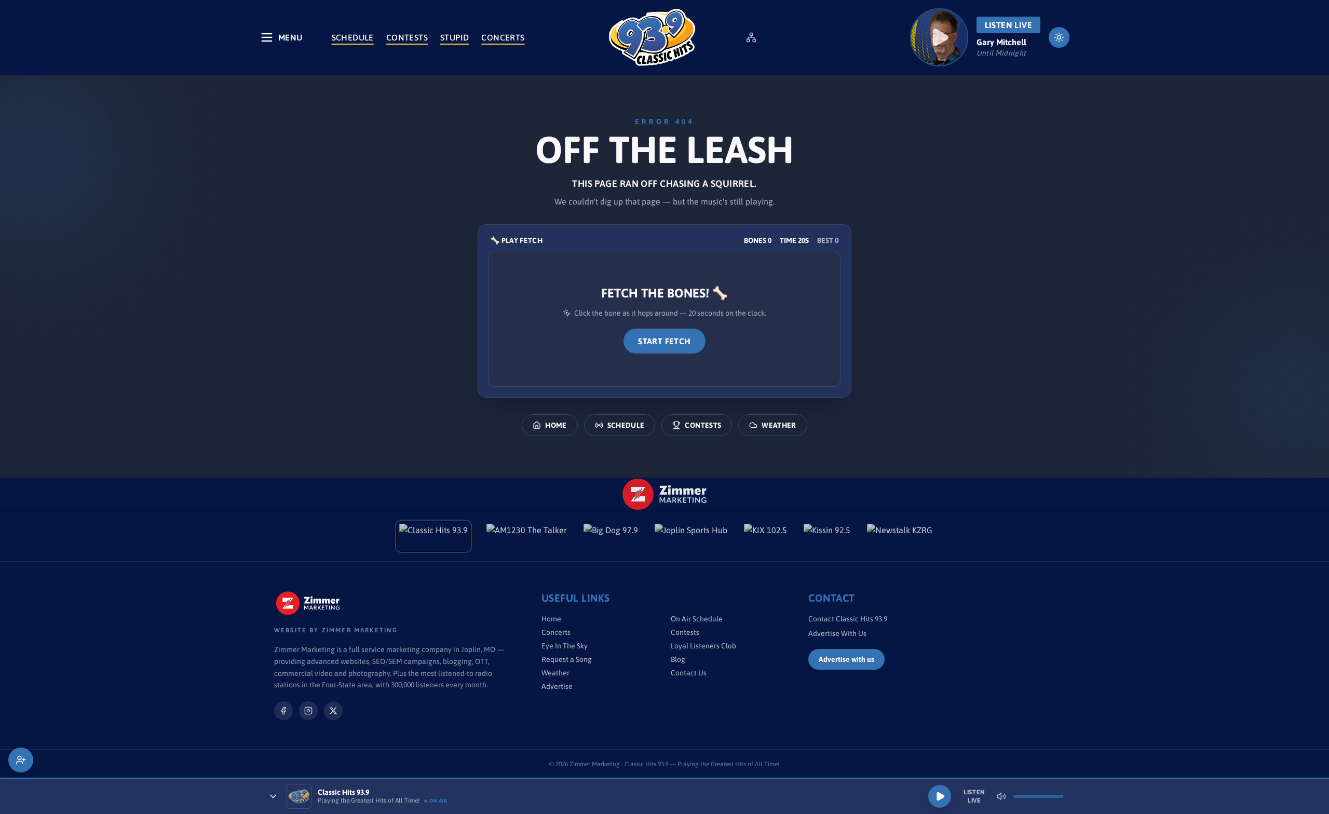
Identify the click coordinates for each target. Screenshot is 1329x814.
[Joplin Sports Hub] (691, 536)
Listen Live (1008, 25)
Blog (678, 659)
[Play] (939, 796)
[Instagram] (308, 710)
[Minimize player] (273, 796)
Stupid (454, 37)
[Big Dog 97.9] (611, 536)
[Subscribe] (20, 760)
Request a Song (566, 659)
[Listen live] (939, 37)
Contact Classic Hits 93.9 (847, 619)
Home (555, 425)
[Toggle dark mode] (1059, 37)
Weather (779, 425)
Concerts (502, 37)
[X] (333, 710)
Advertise (557, 686)
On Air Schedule (697, 619)
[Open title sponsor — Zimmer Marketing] (665, 494)
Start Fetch (664, 341)
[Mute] (1001, 796)
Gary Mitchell (1001, 42)
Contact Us (689, 673)
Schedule (353, 37)
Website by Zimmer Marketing (336, 630)
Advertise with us (846, 659)
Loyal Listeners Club (703, 646)
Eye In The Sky (564, 646)
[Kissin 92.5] (827, 536)
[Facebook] (283, 710)
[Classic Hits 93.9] (652, 37)
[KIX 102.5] (765, 536)
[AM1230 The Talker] (526, 536)
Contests (407, 37)
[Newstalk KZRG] (899, 536)
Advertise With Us (837, 633)
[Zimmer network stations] (751, 37)
